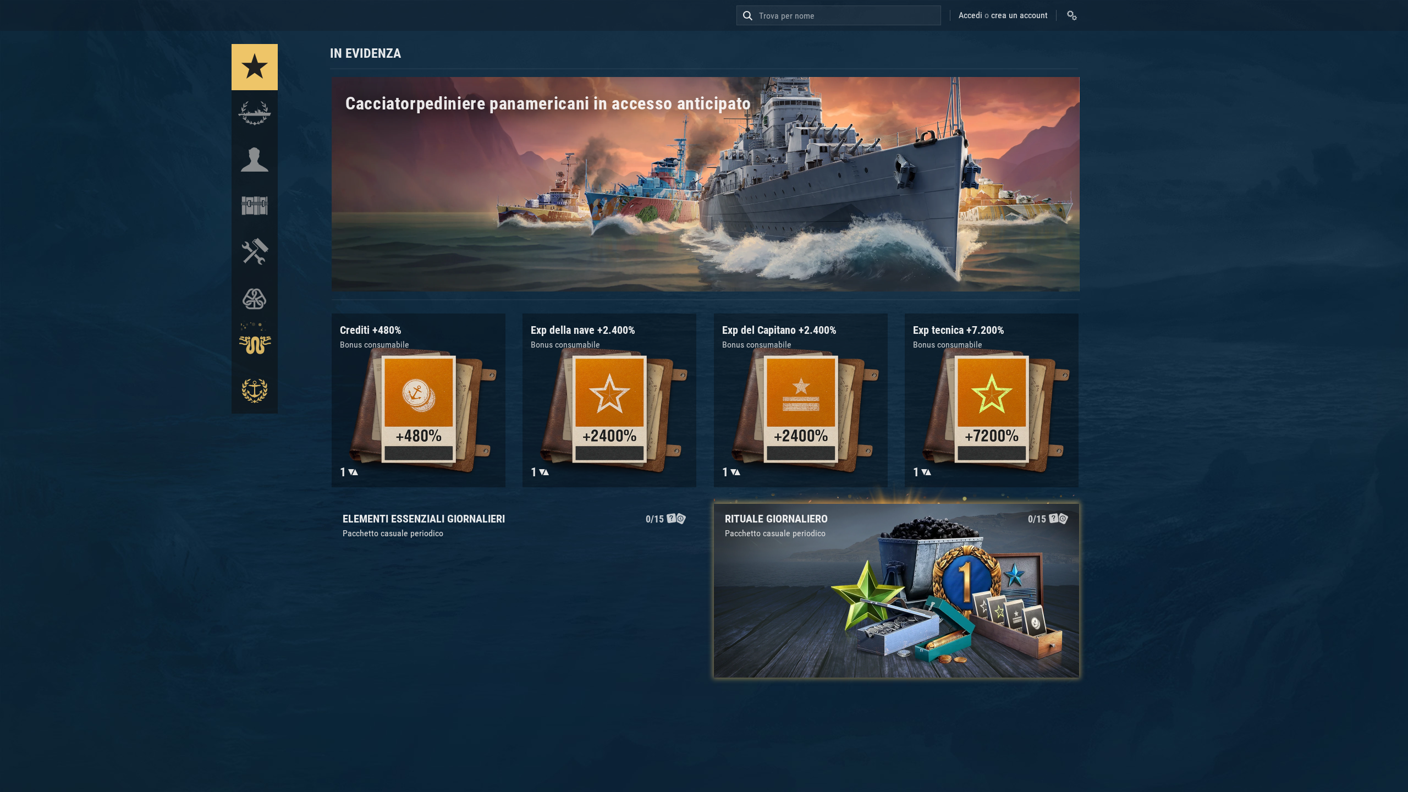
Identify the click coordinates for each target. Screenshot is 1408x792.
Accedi (970, 15)
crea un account (1019, 15)
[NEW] (255, 67)
